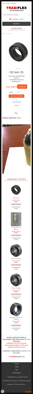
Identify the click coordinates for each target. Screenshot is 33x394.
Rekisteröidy (13, 3)
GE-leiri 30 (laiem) (16, 288)
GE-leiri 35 (9, 33)
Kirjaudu (8, 3)
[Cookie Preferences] (2, 391)
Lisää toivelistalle (16, 102)
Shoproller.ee (28, 392)
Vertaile (16, 105)
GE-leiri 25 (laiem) (16, 258)
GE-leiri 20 (16, 198)
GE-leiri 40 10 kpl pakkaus (16, 228)
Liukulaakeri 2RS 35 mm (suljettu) (16, 318)
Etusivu (4, 33)
